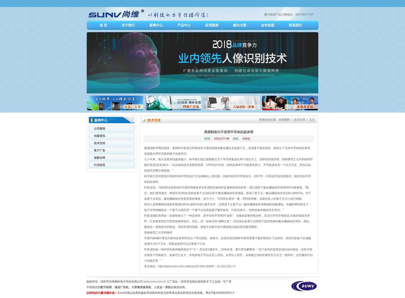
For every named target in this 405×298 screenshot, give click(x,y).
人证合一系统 (162, 287)
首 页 (103, 25)
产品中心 (184, 25)
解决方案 (239, 25)
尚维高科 (284, 119)
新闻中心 (156, 25)
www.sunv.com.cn (154, 281)
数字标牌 (106, 287)
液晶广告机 (122, 287)
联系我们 (295, 25)
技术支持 (299, 119)
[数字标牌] (148, 19)
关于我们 (128, 25)
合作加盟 (267, 25)
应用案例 (211, 25)
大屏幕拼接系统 (141, 287)
